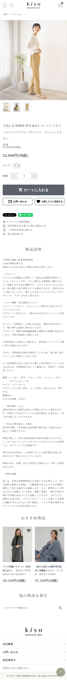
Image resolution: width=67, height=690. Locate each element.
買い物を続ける (13, 233)
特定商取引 (9, 660)
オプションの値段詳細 (16, 221)
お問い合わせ (17, 201)
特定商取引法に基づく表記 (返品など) (24, 225)
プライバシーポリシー (16, 668)
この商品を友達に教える (17, 229)
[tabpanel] (33, 60)
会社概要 (8, 644)
